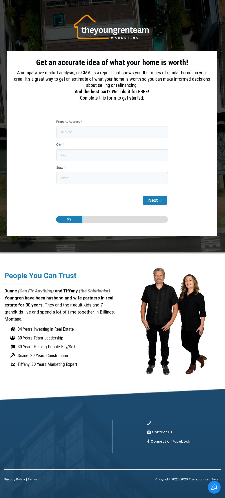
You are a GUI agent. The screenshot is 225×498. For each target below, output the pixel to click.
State (60, 167)
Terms (33, 479)
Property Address (69, 121)
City (60, 144)
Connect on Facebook (170, 441)
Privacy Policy (14, 479)
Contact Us (162, 432)
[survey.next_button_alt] (155, 200)
